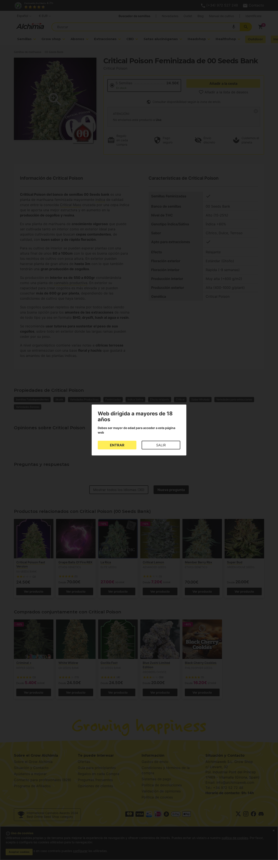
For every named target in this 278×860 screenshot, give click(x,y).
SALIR (161, 445)
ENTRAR (117, 445)
